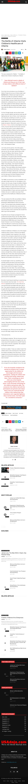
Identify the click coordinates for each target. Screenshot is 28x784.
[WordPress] (15, 459)
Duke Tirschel (7, 49)
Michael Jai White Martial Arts (16, 691)
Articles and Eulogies (5, 550)
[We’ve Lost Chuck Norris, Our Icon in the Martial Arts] (5, 522)
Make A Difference (13, 35)
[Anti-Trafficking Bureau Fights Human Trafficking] (5, 650)
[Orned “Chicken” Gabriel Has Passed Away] (5, 580)
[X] (7, 53)
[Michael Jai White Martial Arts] (5, 693)
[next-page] (4, 489)
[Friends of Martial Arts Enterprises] (5, 470)
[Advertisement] (14, 18)
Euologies (4, 531)
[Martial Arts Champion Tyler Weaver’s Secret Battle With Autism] (5, 477)
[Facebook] (13, 53)
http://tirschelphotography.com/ (14, 448)
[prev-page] (2, 489)
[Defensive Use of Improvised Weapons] (5, 707)
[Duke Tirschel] (2, 49)
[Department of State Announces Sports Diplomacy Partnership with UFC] (5, 507)
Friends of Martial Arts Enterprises (17, 468)
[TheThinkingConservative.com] (14, 743)
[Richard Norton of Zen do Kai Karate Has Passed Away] (5, 587)
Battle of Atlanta (7, 125)
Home (2, 35)
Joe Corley (21, 413)
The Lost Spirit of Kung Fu (15, 512)
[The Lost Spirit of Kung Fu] (5, 514)
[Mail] (14, 771)
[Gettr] (10, 53)
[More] (22, 53)
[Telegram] (19, 53)
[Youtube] (17, 771)
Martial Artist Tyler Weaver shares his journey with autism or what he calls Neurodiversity (18, 642)
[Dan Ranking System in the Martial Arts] (5, 700)
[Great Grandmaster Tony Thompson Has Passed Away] (5, 573)
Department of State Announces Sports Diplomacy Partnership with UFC (17, 507)
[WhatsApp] (16, 53)
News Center (7, 35)
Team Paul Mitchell (13, 415)
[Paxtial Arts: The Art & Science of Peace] (5, 484)
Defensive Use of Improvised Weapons (18, 705)
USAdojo (3, 556)
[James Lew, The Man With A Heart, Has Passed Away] (5, 500)
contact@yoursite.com (12, 762)
